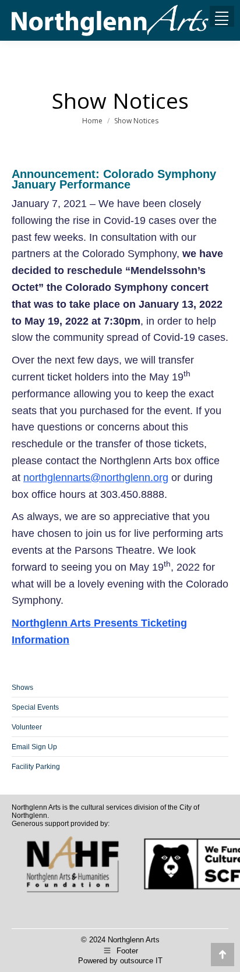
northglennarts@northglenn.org (95, 477)
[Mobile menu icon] (221, 20)
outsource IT (141, 960)
